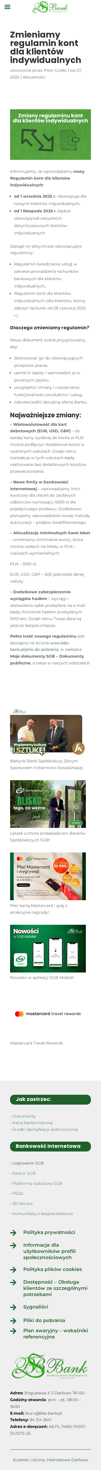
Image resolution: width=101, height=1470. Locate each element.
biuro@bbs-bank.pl (43, 1413)
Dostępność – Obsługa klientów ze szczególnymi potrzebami (55, 1288)
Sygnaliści (35, 1307)
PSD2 (17, 1193)
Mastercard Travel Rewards (36, 1043)
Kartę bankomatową (32, 1122)
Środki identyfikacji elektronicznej (45, 1129)
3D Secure (22, 1203)
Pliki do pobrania (44, 1320)
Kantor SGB (24, 1173)
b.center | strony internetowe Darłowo (50, 1459)
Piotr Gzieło (55, 70)
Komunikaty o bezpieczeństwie (42, 1213)
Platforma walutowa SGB (37, 1183)
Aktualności (34, 77)
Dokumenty (24, 1116)
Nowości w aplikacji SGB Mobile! (42, 977)
